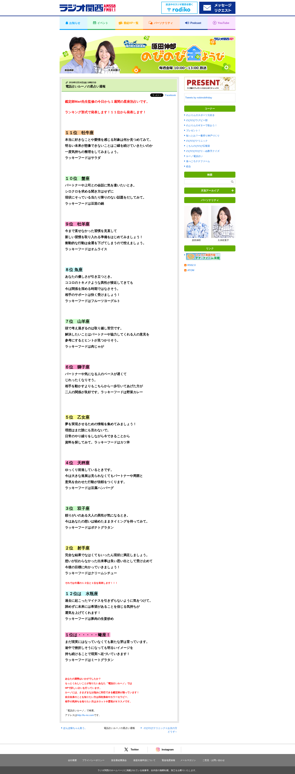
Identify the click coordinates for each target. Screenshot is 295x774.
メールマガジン (188, 760)
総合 (188, 166)
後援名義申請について (144, 760)
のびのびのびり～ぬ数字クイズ (203, 151)
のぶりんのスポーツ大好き (200, 115)
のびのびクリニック (197, 140)
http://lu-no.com (85, 715)
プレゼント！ (193, 130)
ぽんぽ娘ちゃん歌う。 (75, 728)
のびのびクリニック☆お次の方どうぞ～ (160, 730)
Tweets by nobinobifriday (198, 97)
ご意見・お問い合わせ (213, 760)
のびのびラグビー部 (197, 120)
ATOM (190, 270)
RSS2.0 (191, 265)
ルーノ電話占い (194, 156)
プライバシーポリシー (93, 760)
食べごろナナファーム (198, 161)
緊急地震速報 (168, 760)
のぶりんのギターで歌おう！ (201, 125)
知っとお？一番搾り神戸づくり (203, 135)
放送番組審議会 (119, 760)
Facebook (170, 95)
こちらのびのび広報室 (198, 145)
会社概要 (72, 760)
